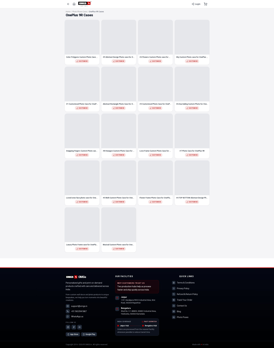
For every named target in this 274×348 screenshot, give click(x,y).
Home (68, 12)
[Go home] (74, 4)
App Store (74, 334)
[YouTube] (79, 327)
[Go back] (68, 4)
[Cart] (205, 4)
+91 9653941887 (79, 311)
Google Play (90, 334)
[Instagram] (68, 327)
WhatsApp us (77, 316)
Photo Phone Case (79, 12)
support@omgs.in (79, 306)
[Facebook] (73, 327)
